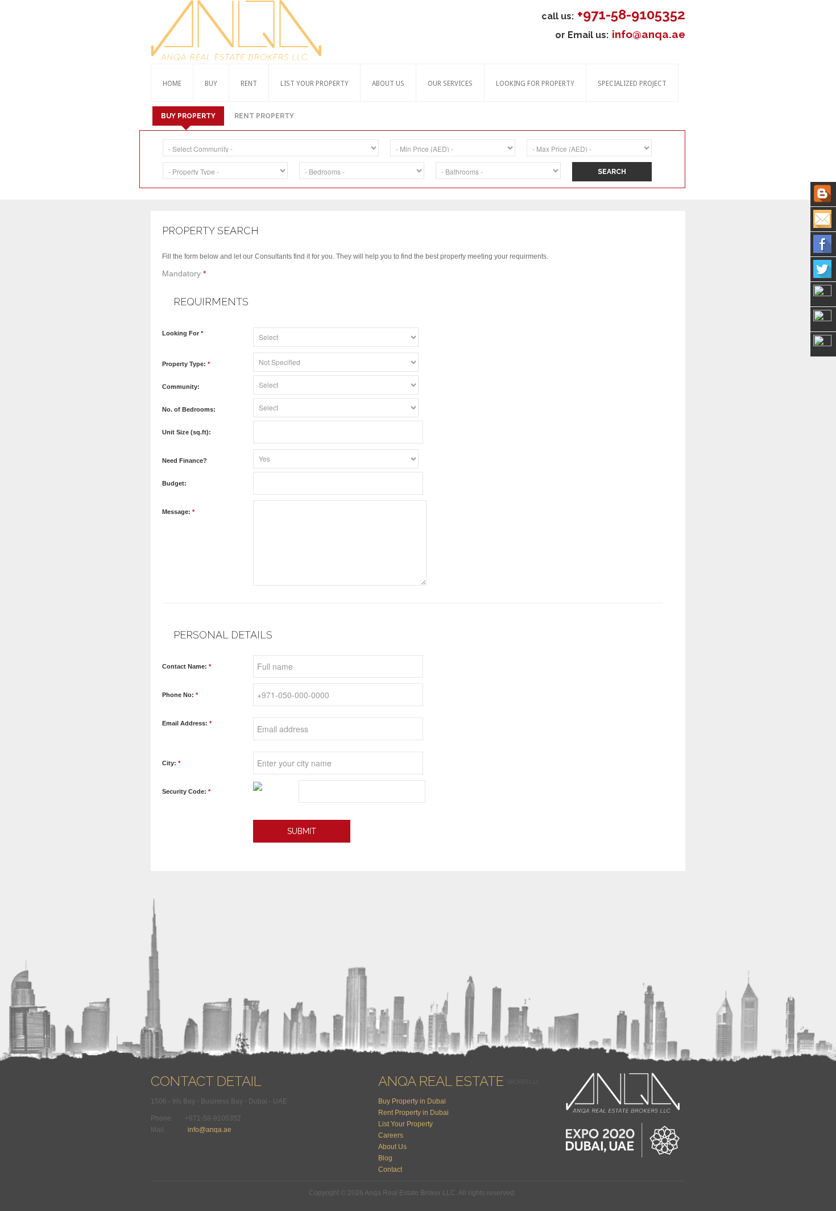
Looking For (182, 333)
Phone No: (180, 694)
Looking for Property (535, 84)
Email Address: (187, 723)
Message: (178, 511)
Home (172, 84)
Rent (249, 84)
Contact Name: (186, 666)
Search (612, 172)
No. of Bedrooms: (189, 409)
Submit (301, 831)
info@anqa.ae (648, 34)
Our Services (450, 84)
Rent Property (264, 116)
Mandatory (184, 273)
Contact (390, 1169)
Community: (181, 386)
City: (171, 763)
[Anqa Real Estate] (236, 31)
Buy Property (188, 116)
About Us (388, 84)
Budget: (174, 483)
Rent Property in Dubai (413, 1113)
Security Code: (186, 791)
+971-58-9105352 (631, 14)
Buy (211, 84)
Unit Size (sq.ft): (186, 432)
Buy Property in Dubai (412, 1101)
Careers (390, 1135)
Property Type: (186, 363)
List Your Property (314, 84)
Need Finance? (184, 460)
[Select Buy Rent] (338, 336)
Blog (385, 1158)
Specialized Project (632, 84)
